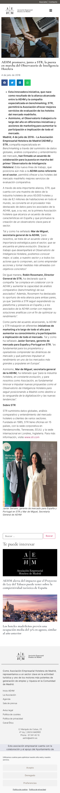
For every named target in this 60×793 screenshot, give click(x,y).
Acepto (30, 767)
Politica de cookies (20, 789)
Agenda (6, 699)
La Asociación (9, 695)
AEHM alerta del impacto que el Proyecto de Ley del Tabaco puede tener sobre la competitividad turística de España (30, 584)
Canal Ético (8, 722)
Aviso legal (8, 710)
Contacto (53, 2)
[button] (50, 10)
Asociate (43, 2)
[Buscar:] (23, 536)
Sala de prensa (10, 703)
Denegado (30, 775)
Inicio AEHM (8, 690)
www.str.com (31, 437)
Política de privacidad (37, 789)
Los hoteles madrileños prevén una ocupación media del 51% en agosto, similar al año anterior (30, 629)
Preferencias (30, 783)
